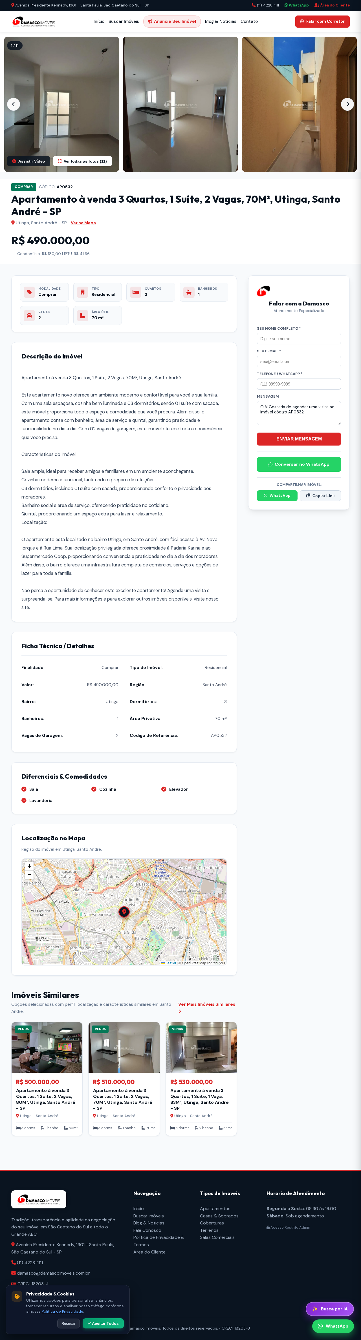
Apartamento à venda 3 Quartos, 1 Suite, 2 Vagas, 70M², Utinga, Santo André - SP (122, 1099)
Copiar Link (323, 496)
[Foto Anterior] (13, 104)
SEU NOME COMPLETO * (279, 328)
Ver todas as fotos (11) (85, 161)
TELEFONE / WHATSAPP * (280, 373)
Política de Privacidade (62, 1311)
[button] (61, 104)
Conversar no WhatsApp (302, 464)
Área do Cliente (334, 5)
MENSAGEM (268, 396)
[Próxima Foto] (347, 104)
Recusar (68, 1323)
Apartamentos (215, 1208)
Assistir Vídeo (31, 161)
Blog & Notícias (220, 21)
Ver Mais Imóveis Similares (206, 1004)
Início (99, 21)
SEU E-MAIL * (269, 351)
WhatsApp (298, 5)
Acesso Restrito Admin (290, 1227)
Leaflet (170, 962)
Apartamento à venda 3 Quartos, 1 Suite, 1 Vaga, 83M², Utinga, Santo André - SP (199, 1099)
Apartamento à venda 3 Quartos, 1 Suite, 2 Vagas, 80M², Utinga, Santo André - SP (45, 1099)
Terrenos (209, 1230)
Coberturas (212, 1223)
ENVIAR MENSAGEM (299, 439)
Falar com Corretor (325, 21)
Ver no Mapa (83, 222)
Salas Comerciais (217, 1237)
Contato (249, 21)
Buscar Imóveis (124, 21)
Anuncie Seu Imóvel (175, 21)
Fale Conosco (147, 1230)
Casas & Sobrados (219, 1216)
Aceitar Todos (105, 1323)
